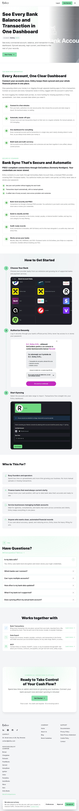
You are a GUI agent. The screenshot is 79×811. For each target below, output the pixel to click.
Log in (58, 3)
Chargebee (5, 755)
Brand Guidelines (46, 738)
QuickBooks (6, 781)
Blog (42, 735)
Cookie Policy (64, 738)
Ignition (4, 771)
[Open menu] (75, 3)
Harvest (4, 765)
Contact (62, 741)
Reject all (60, 804)
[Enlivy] (5, 3)
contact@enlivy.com (8, 741)
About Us (44, 731)
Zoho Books (6, 791)
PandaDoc (5, 778)
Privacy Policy (64, 731)
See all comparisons (9, 794)
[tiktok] (17, 730)
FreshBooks (6, 762)
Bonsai (4, 752)
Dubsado (5, 758)
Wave (4, 784)
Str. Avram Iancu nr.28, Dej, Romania (13, 737)
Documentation (65, 728)
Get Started (67, 3)
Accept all (69, 804)
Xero (3, 787)
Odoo (4, 774)
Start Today (8, 54)
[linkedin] (3, 730)
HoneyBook (6, 768)
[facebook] (12, 730)
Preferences (50, 804)
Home (43, 728)
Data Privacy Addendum (68, 735)
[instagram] (8, 730)
